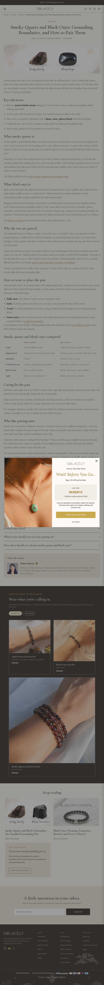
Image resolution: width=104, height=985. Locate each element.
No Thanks (76, 522)
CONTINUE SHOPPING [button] (76, 515)
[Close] (96, 461)
